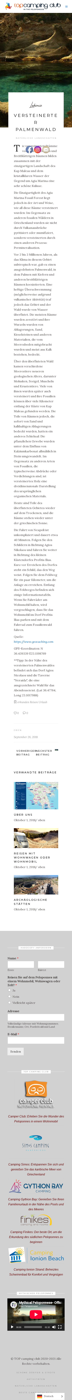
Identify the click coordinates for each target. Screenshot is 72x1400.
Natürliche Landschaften (36, 138)
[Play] (12, 1327)
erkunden (23, 702)
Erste (11, 970)
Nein (16, 996)
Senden (15, 1051)
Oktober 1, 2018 (25, 820)
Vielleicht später (24, 1003)
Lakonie (36, 105)
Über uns (23, 814)
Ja (14, 990)
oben (18, 730)
